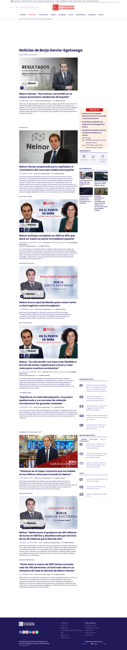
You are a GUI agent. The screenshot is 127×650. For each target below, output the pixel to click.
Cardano (40, 1)
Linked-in (30, 632)
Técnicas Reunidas (26, 1)
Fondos (93, 160)
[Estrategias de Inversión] (26, 624)
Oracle (34, 1)
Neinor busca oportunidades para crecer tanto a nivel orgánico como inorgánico (47, 304)
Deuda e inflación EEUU (75, 1)
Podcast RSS (65, 638)
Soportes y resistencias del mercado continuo (96, 488)
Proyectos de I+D (91, 633)
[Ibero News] (103, 644)
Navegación (12, 7)
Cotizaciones (84, 160)
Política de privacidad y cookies (71, 630)
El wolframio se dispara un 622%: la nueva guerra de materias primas (95, 446)
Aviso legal (64, 628)
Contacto (64, 625)
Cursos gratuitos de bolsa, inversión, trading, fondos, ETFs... (86, 183)
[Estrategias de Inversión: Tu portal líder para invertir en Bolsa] (63, 7)
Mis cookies (89, 635)
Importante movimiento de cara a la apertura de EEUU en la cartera (94, 132)
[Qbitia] (84, 644)
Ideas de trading (86, 138)
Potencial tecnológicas (92, 1)
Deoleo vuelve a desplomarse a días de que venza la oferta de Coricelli (96, 417)
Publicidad (64, 623)
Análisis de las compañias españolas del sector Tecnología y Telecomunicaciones (94, 116)
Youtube (27, 632)
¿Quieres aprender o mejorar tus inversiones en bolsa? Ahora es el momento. (85, 199)
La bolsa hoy (16, 1)
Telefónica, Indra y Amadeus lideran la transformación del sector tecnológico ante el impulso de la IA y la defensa (96, 388)
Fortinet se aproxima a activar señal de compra (95, 141)
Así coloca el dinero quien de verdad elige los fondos (100, 183)
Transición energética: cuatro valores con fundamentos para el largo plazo (96, 455)
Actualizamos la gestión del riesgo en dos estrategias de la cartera (93, 124)
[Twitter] (23, 632)
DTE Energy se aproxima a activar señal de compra (94, 146)
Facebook (20, 632)
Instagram (33, 632)
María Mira (46, 242)
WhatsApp (37, 632)
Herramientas (85, 151)
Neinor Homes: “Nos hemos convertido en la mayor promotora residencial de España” (45, 95)
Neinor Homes (60, 101)
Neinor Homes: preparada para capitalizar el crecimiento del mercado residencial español (46, 168)
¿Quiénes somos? (91, 625)
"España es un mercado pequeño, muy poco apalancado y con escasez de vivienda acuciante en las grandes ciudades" (46, 400)
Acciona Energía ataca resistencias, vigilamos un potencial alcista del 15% (95, 399)
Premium (103, 439)
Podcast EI (64, 635)
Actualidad (94, 439)
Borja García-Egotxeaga (42, 101)
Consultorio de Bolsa (103, 161)
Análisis (84, 439)
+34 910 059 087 (24, 646)
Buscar (17, 7)
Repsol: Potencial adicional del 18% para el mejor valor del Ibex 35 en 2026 (95, 465)
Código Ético (89, 630)
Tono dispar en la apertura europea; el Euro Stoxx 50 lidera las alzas (95, 427)
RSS (62, 633)
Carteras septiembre (61, 1)
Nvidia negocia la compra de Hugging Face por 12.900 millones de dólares (96, 408)
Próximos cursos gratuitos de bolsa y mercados (96, 480)
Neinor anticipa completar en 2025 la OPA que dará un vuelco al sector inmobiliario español (47, 237)
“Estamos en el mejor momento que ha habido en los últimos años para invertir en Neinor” (47, 473)
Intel (84, 1)
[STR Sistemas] (94, 644)
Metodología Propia (91, 628)
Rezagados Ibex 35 (48, 1)
